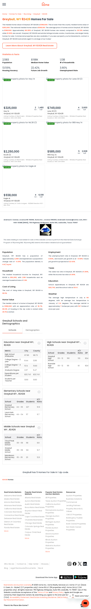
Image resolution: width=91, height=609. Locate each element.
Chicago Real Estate (33, 523)
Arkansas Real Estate (13, 505)
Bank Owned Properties (76, 524)
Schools (12, 330)
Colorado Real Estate (13, 512)
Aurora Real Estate (32, 501)
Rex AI (40, 568)
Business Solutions (74, 499)
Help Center (34, 564)
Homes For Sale (15, 14)
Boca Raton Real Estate (35, 507)
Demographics (32, 330)
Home (4, 14)
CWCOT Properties (74, 514)
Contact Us (21, 564)
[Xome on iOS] (66, 577)
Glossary (45, 564)
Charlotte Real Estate (34, 520)
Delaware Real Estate (13, 518)
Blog (6, 568)
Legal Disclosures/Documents (23, 568)
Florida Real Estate (12, 527)
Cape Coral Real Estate (34, 516)
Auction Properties (74, 495)
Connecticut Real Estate (14, 515)
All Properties (51, 497)
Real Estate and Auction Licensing (18, 585)
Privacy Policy (58, 592)
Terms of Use (42, 592)
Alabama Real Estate (13, 495)
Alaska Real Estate (11, 499)
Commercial (71, 502)
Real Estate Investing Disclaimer (43, 597)
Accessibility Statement (20, 597)
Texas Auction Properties (56, 501)
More (6, 531)
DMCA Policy (62, 597)
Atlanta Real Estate (33, 497)
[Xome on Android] (80, 577)
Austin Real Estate (32, 504)
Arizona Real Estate (12, 502)
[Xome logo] (45, 4)
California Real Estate (13, 508)
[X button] (80, 563)
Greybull (36, 14)
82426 (44, 14)
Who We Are (9, 564)
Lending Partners (73, 505)
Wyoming (27, 14)
